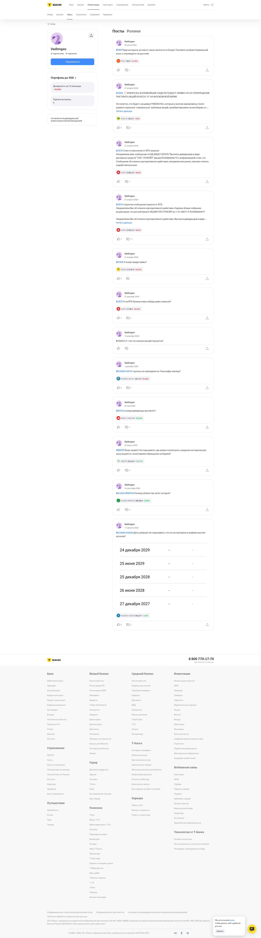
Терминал (178, 700)
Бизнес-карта (95, 724)
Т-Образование (96, 868)
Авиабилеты (52, 810)
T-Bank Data (137, 719)
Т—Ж (91, 882)
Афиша (92, 774)
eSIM (176, 779)
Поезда (50, 824)
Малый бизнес (99, 674)
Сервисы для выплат (141, 685)
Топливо (93, 779)
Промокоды (94, 853)
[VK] (175, 933)
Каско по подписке (56, 764)
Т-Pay (91, 815)
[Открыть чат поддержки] (251, 928)
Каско (50, 760)
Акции (177, 709)
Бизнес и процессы (141, 810)
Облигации (179, 724)
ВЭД (134, 705)
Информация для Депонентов (110, 912)
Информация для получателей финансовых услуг (70, 912)
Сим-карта (179, 774)
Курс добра (94, 873)
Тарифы (177, 784)
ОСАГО (50, 755)
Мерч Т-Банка (95, 848)
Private (50, 729)
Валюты (177, 714)
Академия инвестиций (184, 758)
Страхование (55, 748)
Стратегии (179, 743)
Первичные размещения (185, 748)
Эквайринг (94, 695)
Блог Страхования (55, 793)
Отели (50, 815)
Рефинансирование (56, 705)
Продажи (93, 714)
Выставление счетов (141, 760)
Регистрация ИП (97, 685)
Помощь (93, 892)
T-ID (133, 724)
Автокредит (52, 709)
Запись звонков (181, 803)
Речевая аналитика (183, 839)
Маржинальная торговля (185, 705)
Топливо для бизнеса (99, 748)
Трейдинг (178, 695)
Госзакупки (94, 709)
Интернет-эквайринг (141, 750)
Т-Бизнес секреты (97, 877)
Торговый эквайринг (141, 690)
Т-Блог (92, 887)
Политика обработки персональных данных (67, 916)
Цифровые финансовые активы (188, 738)
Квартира (51, 784)
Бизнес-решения (139, 714)
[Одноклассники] (181, 933)
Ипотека (51, 738)
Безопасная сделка (141, 784)
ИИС (176, 685)
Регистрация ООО (97, 690)
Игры (91, 789)
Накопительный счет (57, 719)
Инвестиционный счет (184, 680)
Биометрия (94, 839)
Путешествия (55, 803)
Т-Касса (137, 743)
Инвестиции (182, 674)
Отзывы (93, 844)
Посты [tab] (118, 31)
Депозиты (94, 729)
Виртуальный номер (183, 808)
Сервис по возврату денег (101, 863)
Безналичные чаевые (141, 764)
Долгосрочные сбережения (186, 753)
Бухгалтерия (95, 719)
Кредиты (93, 700)
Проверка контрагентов (100, 738)
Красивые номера (182, 798)
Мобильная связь (185, 767)
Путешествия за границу (58, 769)
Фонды (177, 719)
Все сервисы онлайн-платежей (146, 789)
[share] (207, 70)
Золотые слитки (181, 734)
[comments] (128, 279)
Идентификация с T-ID (99, 824)
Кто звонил (179, 818)
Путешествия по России (58, 774)
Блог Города (94, 798)
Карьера (137, 798)
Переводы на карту (98, 834)
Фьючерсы (179, 729)
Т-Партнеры (94, 858)
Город (93, 762)
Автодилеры (137, 734)
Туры (49, 819)
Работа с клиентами (141, 815)
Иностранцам (53, 690)
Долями (51, 734)
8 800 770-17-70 (201, 659)
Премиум (51, 685)
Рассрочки (94, 734)
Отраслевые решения (142, 774)
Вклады (50, 714)
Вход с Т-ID (94, 819)
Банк (50, 674)
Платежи (93, 829)
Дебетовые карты (55, 680)
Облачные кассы (139, 755)
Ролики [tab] (134, 31)
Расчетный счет (96, 680)
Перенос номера (181, 789)
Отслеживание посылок (100, 793)
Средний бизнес (142, 674)
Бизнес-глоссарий (97, 897)
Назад (52, 24)
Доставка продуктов (98, 769)
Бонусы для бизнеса (98, 743)
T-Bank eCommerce (98, 705)
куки (232, 920)
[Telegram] (187, 933)
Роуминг (178, 793)
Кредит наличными (56, 700)
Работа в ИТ (137, 805)
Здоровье (51, 789)
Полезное (95, 808)
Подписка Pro (53, 724)
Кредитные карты (55, 695)
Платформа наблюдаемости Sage (189, 848)
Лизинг (92, 753)
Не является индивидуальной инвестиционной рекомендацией (157, 912)
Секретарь (179, 813)
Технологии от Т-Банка (189, 832)
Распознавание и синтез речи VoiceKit (191, 844)
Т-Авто (92, 784)
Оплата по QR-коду (140, 779)
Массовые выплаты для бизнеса (146, 769)
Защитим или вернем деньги (187, 822)
